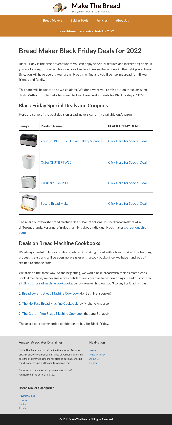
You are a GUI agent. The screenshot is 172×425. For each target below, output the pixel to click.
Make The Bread (96, 5)
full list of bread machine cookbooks (46, 283)
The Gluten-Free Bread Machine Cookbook (52, 313)
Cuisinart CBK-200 (54, 183)
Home (92, 350)
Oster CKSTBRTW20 (56, 162)
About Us (122, 20)
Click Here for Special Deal (127, 141)
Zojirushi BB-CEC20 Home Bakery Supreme (71, 141)
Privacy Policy (97, 354)
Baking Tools (79, 20)
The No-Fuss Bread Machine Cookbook (50, 303)
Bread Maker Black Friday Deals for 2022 (86, 31)
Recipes (23, 404)
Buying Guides (27, 395)
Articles (102, 20)
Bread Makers (52, 20)
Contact (93, 362)
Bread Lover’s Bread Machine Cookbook (51, 293)
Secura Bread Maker (55, 203)
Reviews (23, 399)
